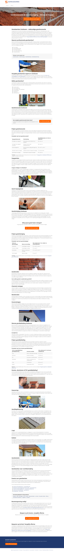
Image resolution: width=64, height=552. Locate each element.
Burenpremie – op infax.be (18, 491)
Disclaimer (36, 550)
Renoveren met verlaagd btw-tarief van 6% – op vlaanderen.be (24, 487)
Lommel (36, 496)
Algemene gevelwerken (15, 550)
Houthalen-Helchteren (17, 497)
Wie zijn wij (51, 550)
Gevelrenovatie (16, 56)
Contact (40, 550)
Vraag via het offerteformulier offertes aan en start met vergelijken (31, 530)
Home (7, 5)
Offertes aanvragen (46, 121)
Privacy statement (26, 550)
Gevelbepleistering (35, 56)
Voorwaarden (32, 550)
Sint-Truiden (25, 496)
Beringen (21, 496)
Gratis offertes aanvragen (32, 19)
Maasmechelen (31, 496)
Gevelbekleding (28, 56)
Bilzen (47, 496)
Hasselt (14, 496)
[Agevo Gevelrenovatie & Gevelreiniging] (12, 2)
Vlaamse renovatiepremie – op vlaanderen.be (21, 486)
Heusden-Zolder (42, 496)
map (21, 550)
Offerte (12, 5)
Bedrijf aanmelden (46, 550)
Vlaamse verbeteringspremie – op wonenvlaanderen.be (23, 488)
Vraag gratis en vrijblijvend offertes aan (44, 154)
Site (20, 550)
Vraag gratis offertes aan (32, 518)
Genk (17, 496)
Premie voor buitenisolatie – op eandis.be (21, 490)
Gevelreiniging (22, 56)
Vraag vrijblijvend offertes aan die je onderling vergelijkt (36, 36)
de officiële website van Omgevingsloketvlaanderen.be (33, 507)
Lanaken (28, 497)
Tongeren (24, 497)
